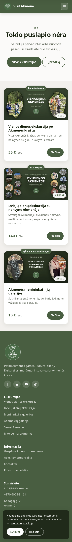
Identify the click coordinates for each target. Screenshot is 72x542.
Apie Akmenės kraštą (18, 457)
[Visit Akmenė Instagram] (17, 384)
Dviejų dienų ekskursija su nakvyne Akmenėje (29, 208)
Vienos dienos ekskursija (20, 401)
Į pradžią (54, 62)
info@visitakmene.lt (17, 488)
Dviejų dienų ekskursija (19, 408)
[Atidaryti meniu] (64, 6)
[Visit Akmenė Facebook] (7, 384)
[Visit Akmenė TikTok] (35, 384)
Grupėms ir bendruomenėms (23, 451)
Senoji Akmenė (14, 427)
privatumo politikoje (21, 523)
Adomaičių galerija (16, 421)
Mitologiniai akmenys (18, 433)
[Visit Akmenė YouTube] (26, 384)
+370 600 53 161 (15, 494)
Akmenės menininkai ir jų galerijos (29, 291)
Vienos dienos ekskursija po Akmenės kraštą (30, 128)
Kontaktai (10, 464)
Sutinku (15, 531)
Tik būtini (34, 531)
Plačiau (55, 152)
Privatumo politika (16, 470)
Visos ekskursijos (24, 62)
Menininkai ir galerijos (18, 414)
